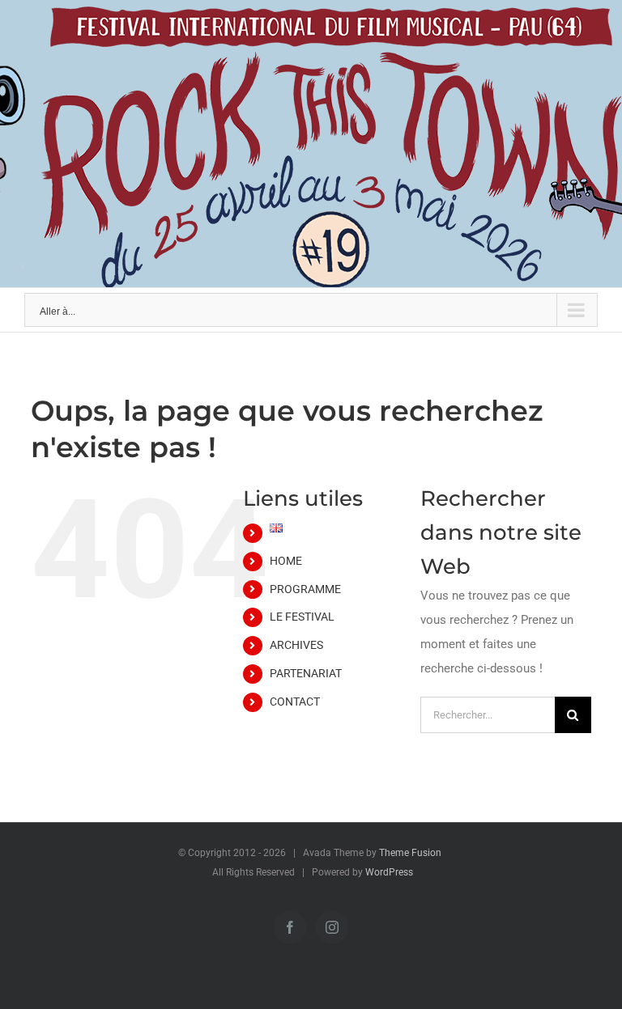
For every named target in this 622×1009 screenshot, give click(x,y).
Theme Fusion (410, 852)
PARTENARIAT (306, 673)
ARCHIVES (296, 644)
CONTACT (295, 701)
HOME (286, 560)
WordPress (389, 872)
